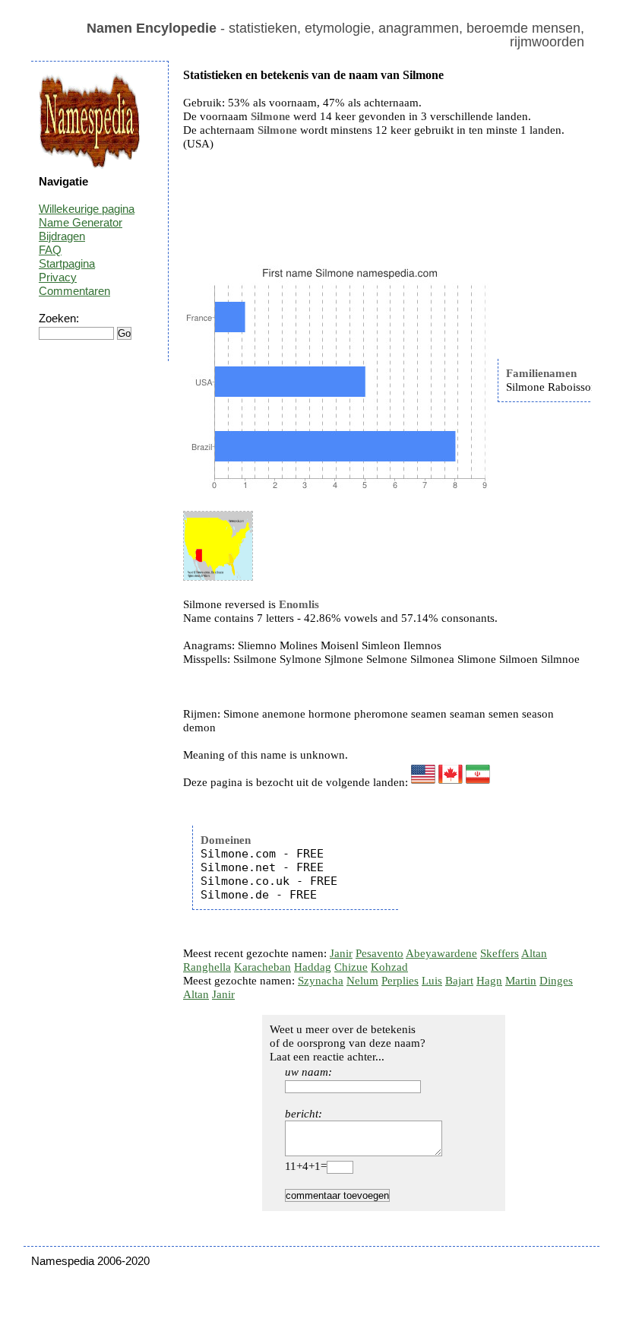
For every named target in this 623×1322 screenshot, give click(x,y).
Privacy (58, 277)
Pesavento (379, 953)
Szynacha (320, 981)
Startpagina (67, 263)
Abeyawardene (441, 953)
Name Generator (80, 222)
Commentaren (74, 290)
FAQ (50, 249)
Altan (534, 953)
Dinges (556, 981)
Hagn (489, 981)
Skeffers (499, 953)
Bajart (459, 981)
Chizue (351, 967)
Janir (341, 953)
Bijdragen (62, 236)
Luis (432, 981)
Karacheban (262, 967)
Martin (520, 981)
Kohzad (389, 967)
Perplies (400, 981)
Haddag (312, 967)
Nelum (362, 981)
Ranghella (207, 967)
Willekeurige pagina (86, 208)
